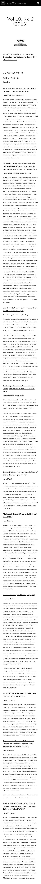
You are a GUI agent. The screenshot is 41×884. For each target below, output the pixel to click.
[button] (2, 3)
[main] (20, 21)
